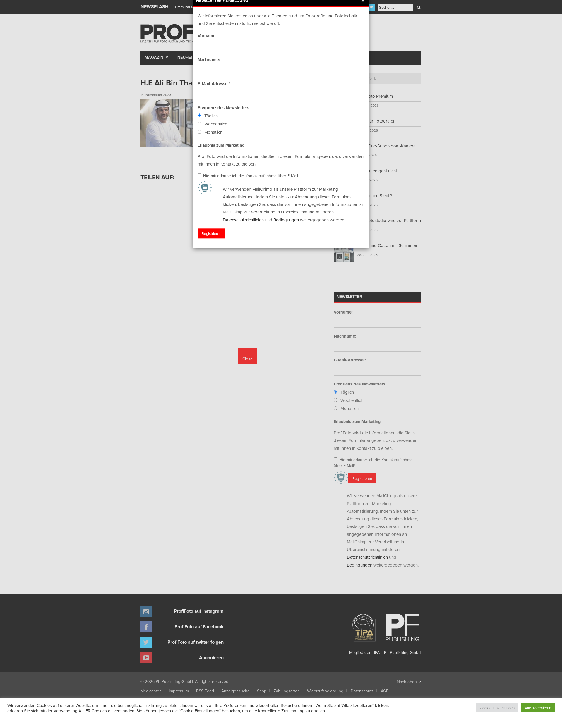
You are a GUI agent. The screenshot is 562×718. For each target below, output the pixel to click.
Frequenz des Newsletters (223, 107)
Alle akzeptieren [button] (538, 707)
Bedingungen (286, 220)
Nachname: (209, 59)
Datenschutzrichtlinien (243, 220)
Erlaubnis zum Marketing (221, 145)
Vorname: (207, 35)
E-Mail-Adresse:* (214, 83)
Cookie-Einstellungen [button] (497, 707)
